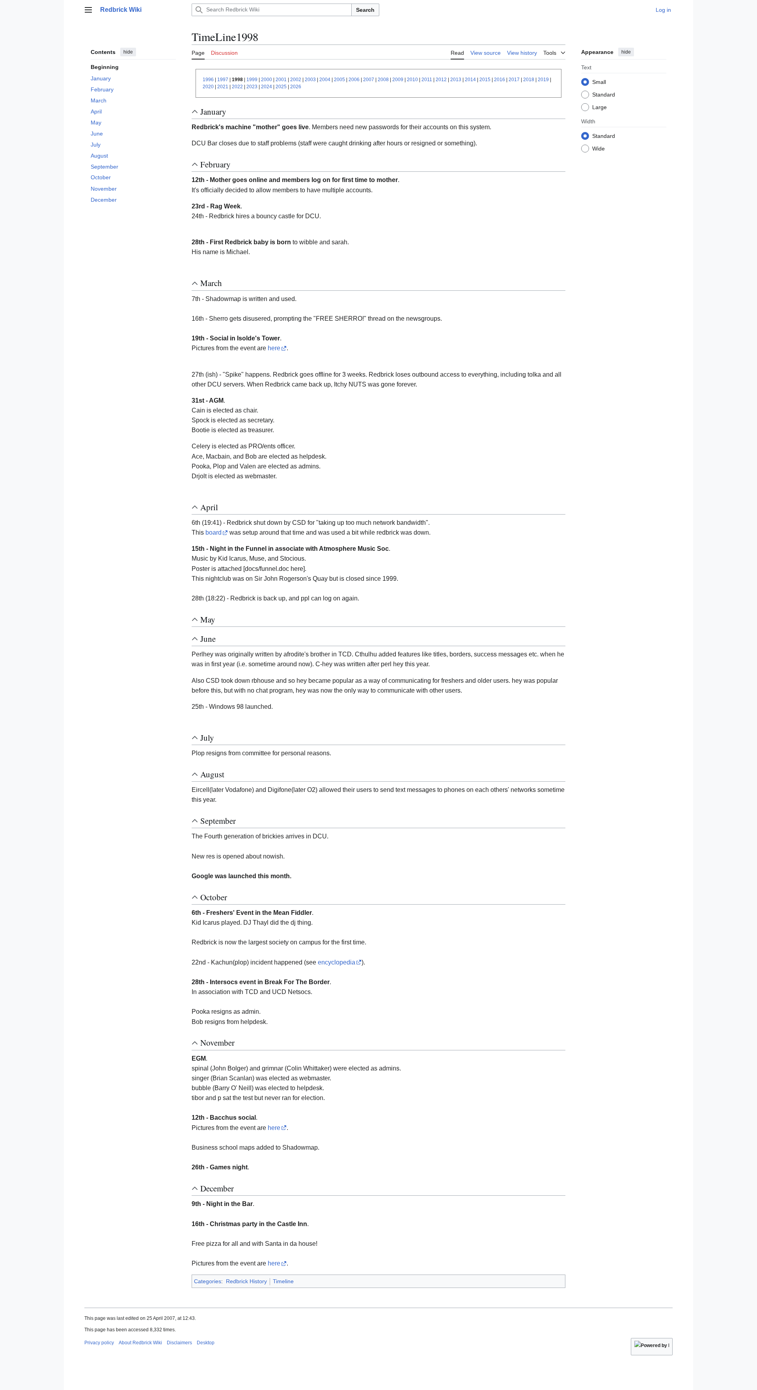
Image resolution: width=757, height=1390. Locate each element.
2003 (310, 79)
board (213, 532)
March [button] (211, 282)
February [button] (215, 164)
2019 (543, 79)
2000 (266, 79)
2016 (499, 79)
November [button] (217, 1042)
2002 (295, 79)
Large (599, 107)
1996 (208, 79)
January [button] (213, 111)
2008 (383, 79)
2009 (397, 79)
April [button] (209, 507)
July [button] (207, 737)
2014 (470, 79)
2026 (295, 86)
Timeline (283, 1281)
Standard (603, 94)
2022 (237, 86)
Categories (207, 1281)
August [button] (212, 774)
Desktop (205, 1342)
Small (599, 81)
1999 (251, 79)
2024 (266, 86)
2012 (441, 79)
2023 (251, 86)
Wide (598, 148)
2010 (412, 79)
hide (128, 52)
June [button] (208, 638)
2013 (455, 79)
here (274, 348)
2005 (339, 79)
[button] (88, 10)
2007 (368, 79)
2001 (281, 79)
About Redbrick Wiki (140, 1342)
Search (365, 10)
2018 (528, 79)
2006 (354, 79)
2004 (324, 79)
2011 (426, 79)
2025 (281, 86)
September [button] (218, 820)
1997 (222, 79)
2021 (222, 86)
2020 (208, 86)
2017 (514, 79)
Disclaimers (179, 1342)
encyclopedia (336, 962)
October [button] (213, 897)
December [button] (217, 1188)
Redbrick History (246, 1281)
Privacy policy (99, 1342)
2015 (484, 79)
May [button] (207, 619)
